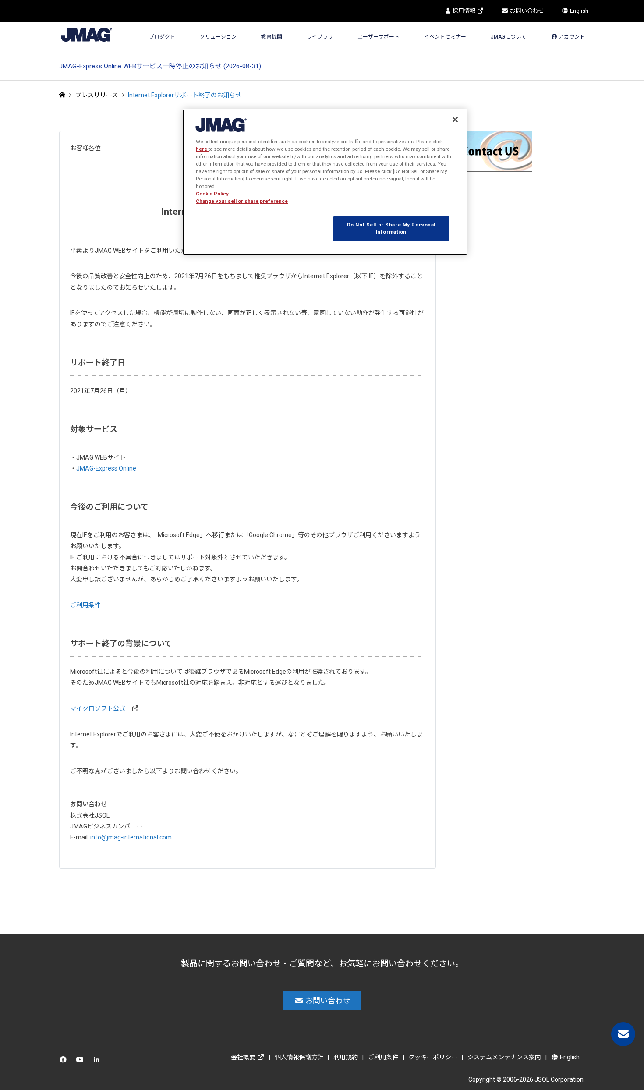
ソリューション (218, 37)
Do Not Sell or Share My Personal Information (391, 228)
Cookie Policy (212, 194)
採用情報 (464, 10)
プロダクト (162, 37)
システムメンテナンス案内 (504, 1057)
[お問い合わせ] (623, 1034)
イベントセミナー (445, 37)
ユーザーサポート (378, 37)
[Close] (455, 119)
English (578, 10)
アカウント (571, 37)
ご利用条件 (85, 605)
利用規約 (345, 1057)
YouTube (81, 1061)
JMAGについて (508, 37)
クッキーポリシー (432, 1057)
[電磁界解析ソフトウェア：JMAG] (86, 34)
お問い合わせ (526, 10)
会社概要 (244, 1057)
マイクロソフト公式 (97, 708)
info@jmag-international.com (131, 837)
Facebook (64, 1061)
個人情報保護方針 (299, 1057)
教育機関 (271, 37)
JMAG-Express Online (106, 468)
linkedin (98, 1061)
